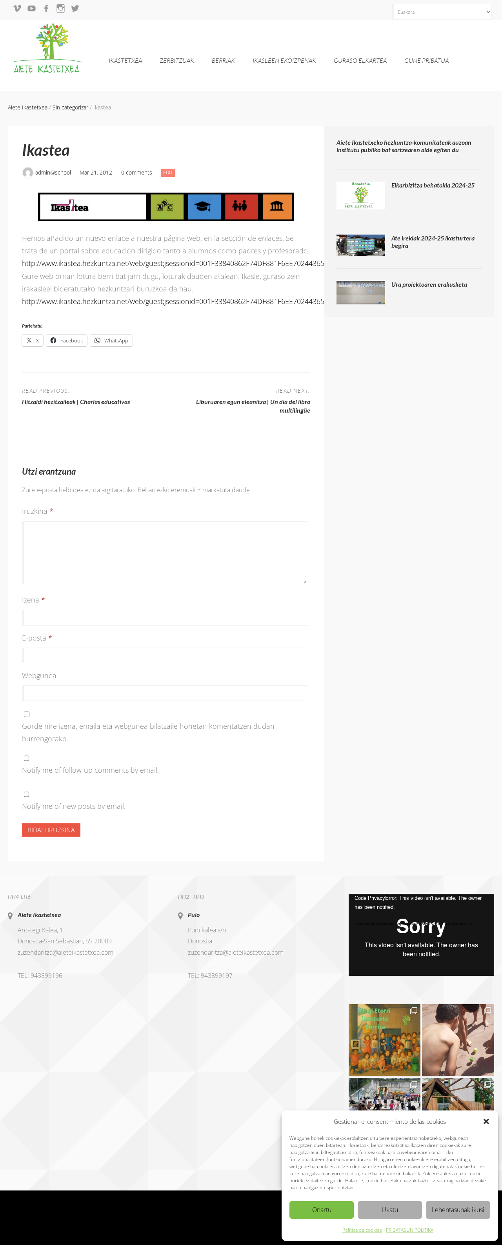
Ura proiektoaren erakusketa (429, 284)
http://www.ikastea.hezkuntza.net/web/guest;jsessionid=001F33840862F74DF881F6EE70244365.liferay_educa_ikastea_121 (214, 263)
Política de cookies (362, 1230)
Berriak (223, 60)
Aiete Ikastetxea (39, 914)
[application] (421, 935)
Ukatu (390, 1209)
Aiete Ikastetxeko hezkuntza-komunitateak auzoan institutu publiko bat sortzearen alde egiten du (403, 145)
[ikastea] (166, 207)
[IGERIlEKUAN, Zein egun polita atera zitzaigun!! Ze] (458, 1040)
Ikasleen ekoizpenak (284, 60)
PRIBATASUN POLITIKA (409, 1230)
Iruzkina (37, 511)
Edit (169, 172)
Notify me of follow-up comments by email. (90, 770)
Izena (33, 599)
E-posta (37, 638)
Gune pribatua (426, 60)
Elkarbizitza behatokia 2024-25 (433, 185)
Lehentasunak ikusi (458, 1209)
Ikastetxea (125, 60)
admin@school (53, 172)
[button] (486, 1121)
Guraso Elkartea (360, 60)
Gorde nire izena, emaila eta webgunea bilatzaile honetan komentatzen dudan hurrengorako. (148, 732)
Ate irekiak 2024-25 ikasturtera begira (433, 241)
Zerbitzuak (177, 60)
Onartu (321, 1209)
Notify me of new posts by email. (74, 806)
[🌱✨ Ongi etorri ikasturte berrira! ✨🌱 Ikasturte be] (385, 1040)
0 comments (136, 172)
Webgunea (39, 675)
